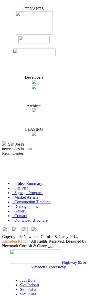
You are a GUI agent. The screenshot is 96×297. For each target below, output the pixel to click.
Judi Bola (27, 280)
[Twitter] (15, 232)
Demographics (25, 206)
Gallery (19, 211)
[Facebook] (24, 232)
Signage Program (27, 193)
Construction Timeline (31, 202)
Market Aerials (25, 197)
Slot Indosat (29, 285)
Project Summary (27, 183)
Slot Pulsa (28, 289)
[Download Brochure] (34, 232)
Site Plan (20, 188)
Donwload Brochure (30, 220)
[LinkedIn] (5, 232)
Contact (19, 215)
